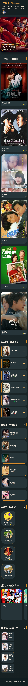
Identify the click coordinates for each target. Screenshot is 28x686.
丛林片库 (10, 7)
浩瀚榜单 (17, 7)
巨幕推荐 (3, 7)
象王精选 (23, 7)
